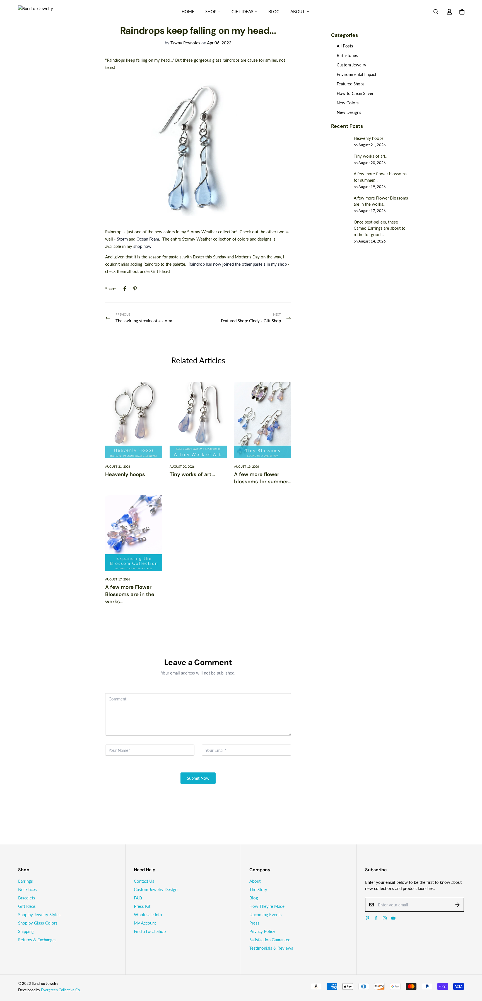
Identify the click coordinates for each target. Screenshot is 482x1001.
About (297, 11)
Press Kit (142, 906)
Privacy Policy (262, 931)
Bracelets (26, 897)
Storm (122, 238)
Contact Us (144, 881)
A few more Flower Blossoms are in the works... (129, 594)
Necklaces (27, 889)
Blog (273, 11)
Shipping (26, 931)
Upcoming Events (265, 914)
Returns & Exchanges (37, 939)
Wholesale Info (148, 914)
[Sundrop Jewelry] (42, 11)
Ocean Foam (147, 238)
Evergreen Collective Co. (61, 990)
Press (254, 922)
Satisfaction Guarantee (269, 939)
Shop (210, 11)
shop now (142, 246)
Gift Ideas (242, 11)
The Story (258, 889)
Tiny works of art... (192, 474)
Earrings (25, 881)
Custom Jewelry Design (155, 889)
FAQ (138, 897)
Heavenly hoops (125, 474)
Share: (110, 288)
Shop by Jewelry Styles (39, 914)
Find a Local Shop (150, 931)
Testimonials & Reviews (271, 947)
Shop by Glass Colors (37, 922)
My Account (145, 922)
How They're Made (267, 906)
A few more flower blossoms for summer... (262, 478)
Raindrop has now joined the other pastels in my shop (238, 264)
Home (188, 11)
